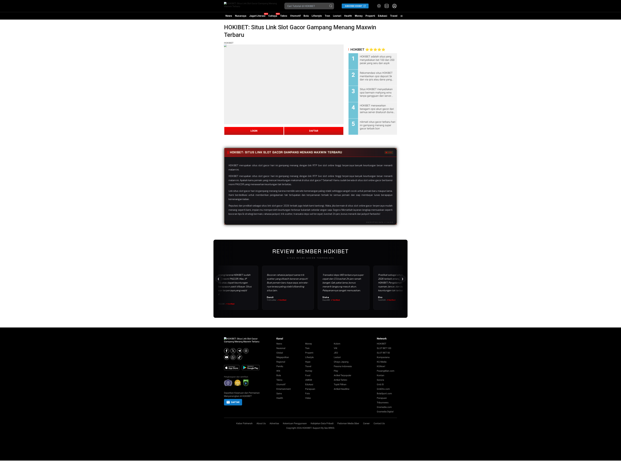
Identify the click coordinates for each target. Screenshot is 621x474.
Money (359, 15)
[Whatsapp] (233, 357)
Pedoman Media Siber (348, 423)
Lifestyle (317, 15)
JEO (336, 352)
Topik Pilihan (340, 384)
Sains (279, 393)
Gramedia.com (384, 407)
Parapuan (310, 389)
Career (366, 423)
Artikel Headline (341, 389)
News (228, 15)
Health (348, 15)
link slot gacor (275, 205)
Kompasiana (383, 357)
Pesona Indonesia (343, 366)
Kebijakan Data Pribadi (322, 423)
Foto (307, 393)
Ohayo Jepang (341, 361)
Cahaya (272, 15)
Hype (307, 361)
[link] (386, 6)
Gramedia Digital (385, 411)
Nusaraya (240, 15)
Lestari (337, 17)
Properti (370, 15)
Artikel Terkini (340, 380)
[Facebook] (226, 350)
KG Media (382, 361)
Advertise (274, 423)
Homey (308, 371)
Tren (327, 15)
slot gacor (264, 175)
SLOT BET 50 (383, 352)
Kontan (380, 375)
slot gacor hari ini (248, 190)
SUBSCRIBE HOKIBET (353, 6)
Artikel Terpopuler (342, 375)
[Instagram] (246, 350)
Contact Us (379, 423)
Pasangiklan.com (385, 371)
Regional (280, 361)
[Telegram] (239, 350)
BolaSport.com (384, 393)
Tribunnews (382, 402)
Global (279, 352)
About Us (261, 423)
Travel (393, 15)
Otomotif (295, 15)
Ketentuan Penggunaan (295, 423)
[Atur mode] (378, 6)
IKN (278, 371)
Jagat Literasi (257, 15)
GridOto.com (383, 389)
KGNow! (381, 366)
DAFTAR (313, 130)
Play (336, 371)
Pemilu (279, 366)
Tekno (283, 15)
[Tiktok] (239, 357)
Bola (306, 15)
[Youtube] (226, 357)
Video (308, 398)
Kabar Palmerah (244, 423)
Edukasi (382, 15)
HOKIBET (229, 43)
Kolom (337, 343)
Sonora (380, 380)
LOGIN (254, 130)
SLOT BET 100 (384, 348)
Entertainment (283, 389)
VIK (335, 348)
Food (307, 375)
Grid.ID (380, 384)
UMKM (308, 380)
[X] (233, 350)
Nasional (280, 348)
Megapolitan (282, 357)
